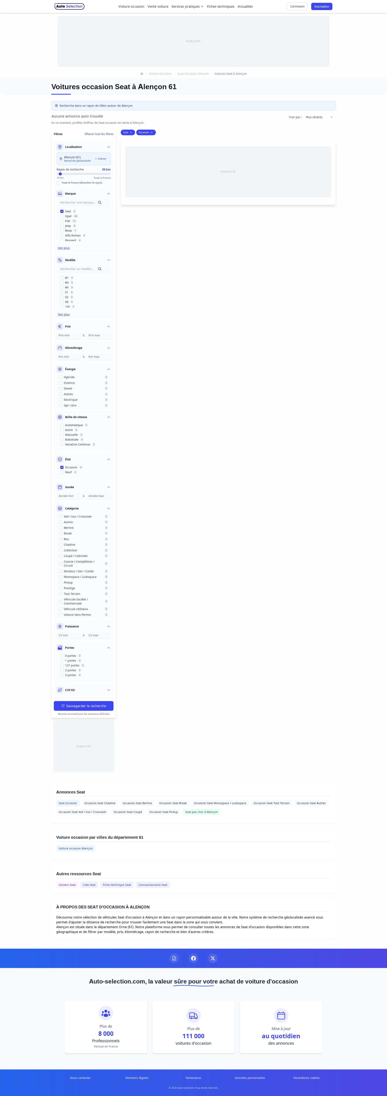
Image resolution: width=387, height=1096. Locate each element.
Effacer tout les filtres (99, 134)
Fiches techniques (220, 6)
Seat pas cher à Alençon (201, 812)
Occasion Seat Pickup (163, 812)
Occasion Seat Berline (137, 803)
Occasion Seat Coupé (128, 812)
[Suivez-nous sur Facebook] (193, 958)
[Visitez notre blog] (174, 958)
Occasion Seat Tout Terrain (272, 803)
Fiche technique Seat (117, 884)
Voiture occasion (131, 6)
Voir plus (64, 248)
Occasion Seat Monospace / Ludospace (220, 803)
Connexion (297, 6)
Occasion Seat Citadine (99, 803)
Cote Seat (89, 884)
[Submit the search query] (100, 202)
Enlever (102, 158)
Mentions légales (137, 1077)
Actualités (245, 6)
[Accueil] (141, 73)
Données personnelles (250, 1077)
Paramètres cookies (306, 1077)
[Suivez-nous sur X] (213, 958)
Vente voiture (158, 6)
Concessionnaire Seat (152, 884)
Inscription (321, 6)
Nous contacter (80, 1077)
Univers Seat (67, 884)
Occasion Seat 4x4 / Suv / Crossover (82, 812)
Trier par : (295, 117)
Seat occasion (68, 803)
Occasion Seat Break (173, 803)
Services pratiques (186, 6)
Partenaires (193, 1077)
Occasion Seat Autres (311, 803)
